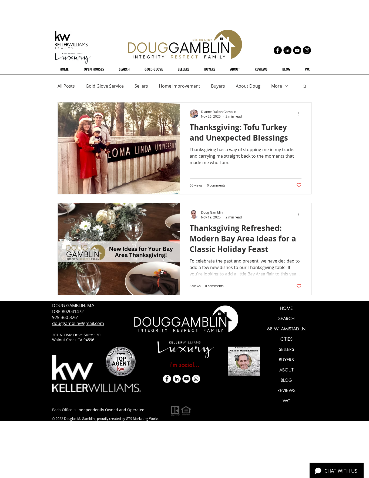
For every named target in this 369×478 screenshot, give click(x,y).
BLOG (286, 380)
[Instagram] (307, 50)
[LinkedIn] (287, 50)
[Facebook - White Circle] (167, 379)
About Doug (248, 86)
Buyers (218, 86)
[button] (304, 86)
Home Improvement (179, 86)
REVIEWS (286, 390)
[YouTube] (297, 50)
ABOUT (286, 370)
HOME (286, 308)
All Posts (66, 86)
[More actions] (300, 114)
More (276, 86)
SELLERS (286, 349)
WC (286, 401)
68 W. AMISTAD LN (286, 329)
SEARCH (286, 318)
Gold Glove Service (105, 86)
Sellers (141, 86)
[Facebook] (278, 50)
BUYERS (286, 360)
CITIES (286, 339)
